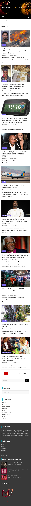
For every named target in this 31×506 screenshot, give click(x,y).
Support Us (4, 455)
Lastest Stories (6, 414)
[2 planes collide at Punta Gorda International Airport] (15, 174)
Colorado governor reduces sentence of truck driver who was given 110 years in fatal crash (15, 51)
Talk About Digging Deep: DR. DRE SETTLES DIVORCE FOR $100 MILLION (14, 154)
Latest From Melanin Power (12, 459)
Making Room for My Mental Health (18, 469)
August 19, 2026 (12, 471)
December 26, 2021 (7, 259)
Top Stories (5, 418)
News (4, 45)
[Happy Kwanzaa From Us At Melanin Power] (15, 314)
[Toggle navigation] (3, 17)
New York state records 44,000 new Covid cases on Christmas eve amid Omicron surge (15, 291)
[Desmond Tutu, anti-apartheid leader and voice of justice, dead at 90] (15, 244)
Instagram (4, 502)
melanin (15, 55)
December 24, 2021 (7, 362)
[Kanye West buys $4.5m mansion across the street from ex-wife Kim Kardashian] (15, 208)
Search (27, 380)
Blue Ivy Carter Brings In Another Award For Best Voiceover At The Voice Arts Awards (13, 358)
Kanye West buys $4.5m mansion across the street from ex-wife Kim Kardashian (14, 221)
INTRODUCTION (6, 412)
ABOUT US (4, 453)
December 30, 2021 (7, 91)
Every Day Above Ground (15, 462)
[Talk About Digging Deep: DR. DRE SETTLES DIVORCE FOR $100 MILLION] (15, 141)
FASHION (5, 80)
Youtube (9, 502)
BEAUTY (4, 402)
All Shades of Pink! (13, 475)
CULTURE (5, 320)
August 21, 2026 (12, 464)
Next (24, 373)
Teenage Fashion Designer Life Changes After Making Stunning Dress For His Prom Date (13, 87)
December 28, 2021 (7, 189)
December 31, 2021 (7, 55)
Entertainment (6, 215)
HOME (4, 410)
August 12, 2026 (12, 477)
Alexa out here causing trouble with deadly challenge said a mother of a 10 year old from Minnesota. (14, 120)
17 (19, 373)
